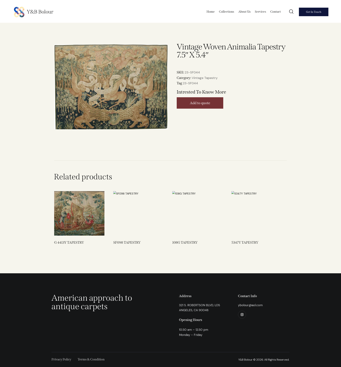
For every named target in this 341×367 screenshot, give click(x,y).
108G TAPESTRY (184, 242)
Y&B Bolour (40, 12)
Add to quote (200, 103)
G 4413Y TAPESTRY (69, 242)
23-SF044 (190, 83)
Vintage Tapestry (205, 78)
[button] (74, 213)
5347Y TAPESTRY (244, 242)
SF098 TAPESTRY (126, 242)
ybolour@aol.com (250, 305)
